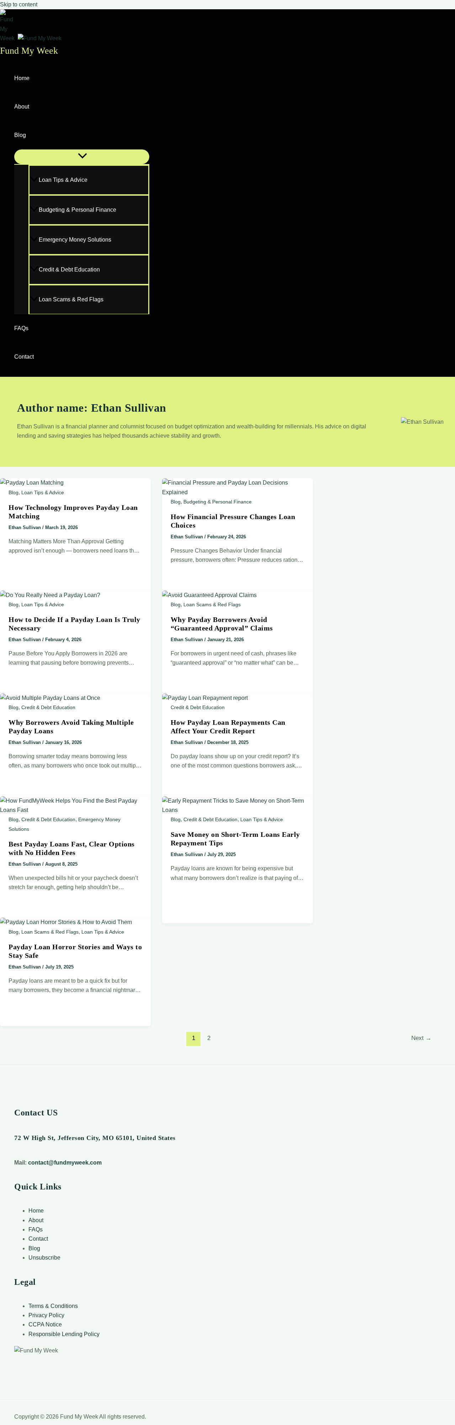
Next (421, 1038)
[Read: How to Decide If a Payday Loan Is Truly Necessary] (50, 595)
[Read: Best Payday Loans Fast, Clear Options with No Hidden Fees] (75, 810)
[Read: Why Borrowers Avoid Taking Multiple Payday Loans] (50, 698)
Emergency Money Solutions (75, 240)
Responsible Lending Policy (64, 1334)
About (21, 107)
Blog (20, 135)
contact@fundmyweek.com (65, 1163)
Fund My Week (29, 51)
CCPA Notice (45, 1324)
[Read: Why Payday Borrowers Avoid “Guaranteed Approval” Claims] (209, 595)
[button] (30, 135)
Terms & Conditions (53, 1306)
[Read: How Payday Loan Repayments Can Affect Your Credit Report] (205, 698)
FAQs (21, 328)
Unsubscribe (44, 1258)
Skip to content (18, 4)
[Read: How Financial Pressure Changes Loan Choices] (237, 492)
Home (22, 78)
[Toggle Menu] (81, 156)
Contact (24, 357)
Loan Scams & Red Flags (71, 299)
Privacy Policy (46, 1315)
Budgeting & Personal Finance (77, 210)
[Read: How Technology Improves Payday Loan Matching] (32, 483)
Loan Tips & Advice (63, 180)
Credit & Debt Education (69, 269)
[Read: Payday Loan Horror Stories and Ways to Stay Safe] (66, 922)
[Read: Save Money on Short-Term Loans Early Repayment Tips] (237, 810)
